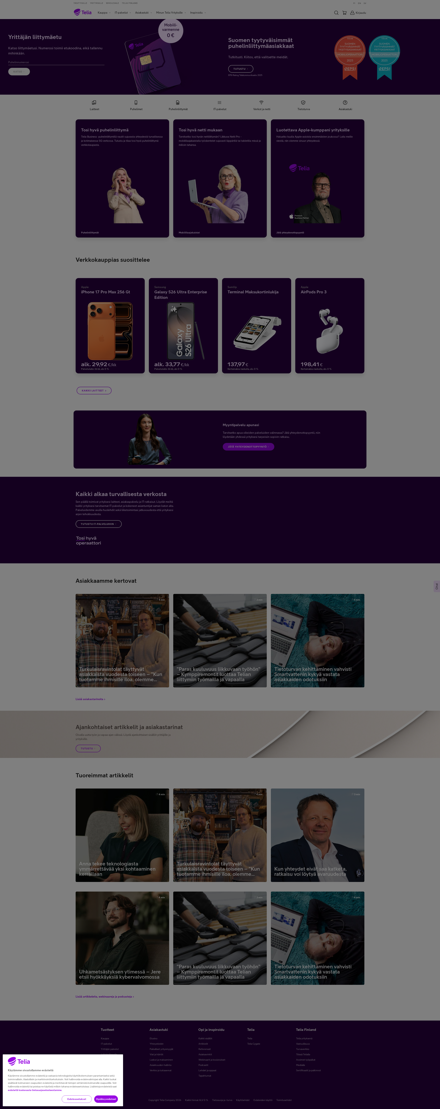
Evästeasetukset (76, 1099)
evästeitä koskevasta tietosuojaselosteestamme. (35, 1090)
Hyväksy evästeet (106, 1099)
